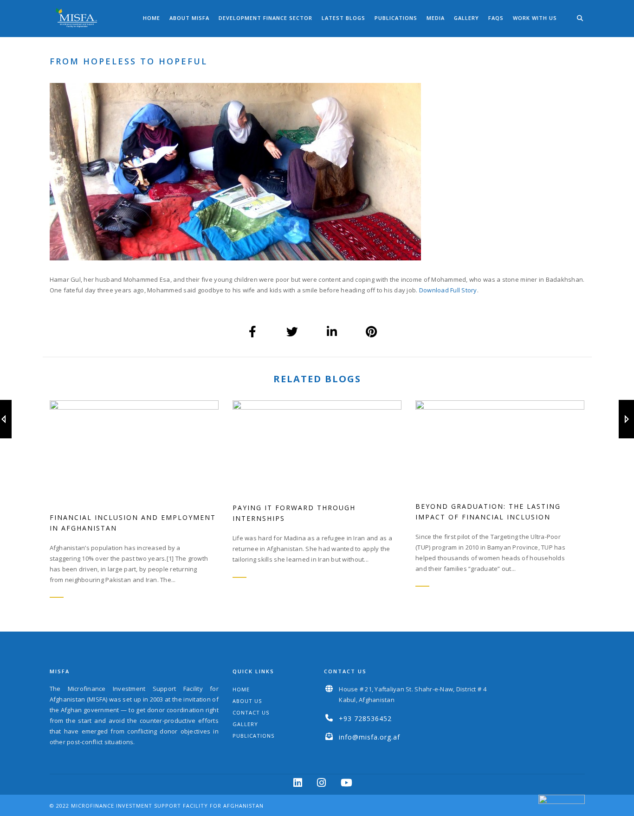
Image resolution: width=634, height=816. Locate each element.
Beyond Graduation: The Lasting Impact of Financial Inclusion (488, 511)
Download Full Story (448, 290)
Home (151, 17)
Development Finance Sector (265, 17)
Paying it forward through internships (294, 513)
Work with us (535, 17)
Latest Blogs (343, 17)
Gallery (466, 17)
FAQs (496, 17)
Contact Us (251, 712)
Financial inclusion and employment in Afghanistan (133, 522)
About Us (247, 700)
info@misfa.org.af (369, 737)
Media (436, 17)
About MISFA (189, 17)
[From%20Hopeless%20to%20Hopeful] (253, 331)
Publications (396, 17)
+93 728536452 (365, 718)
